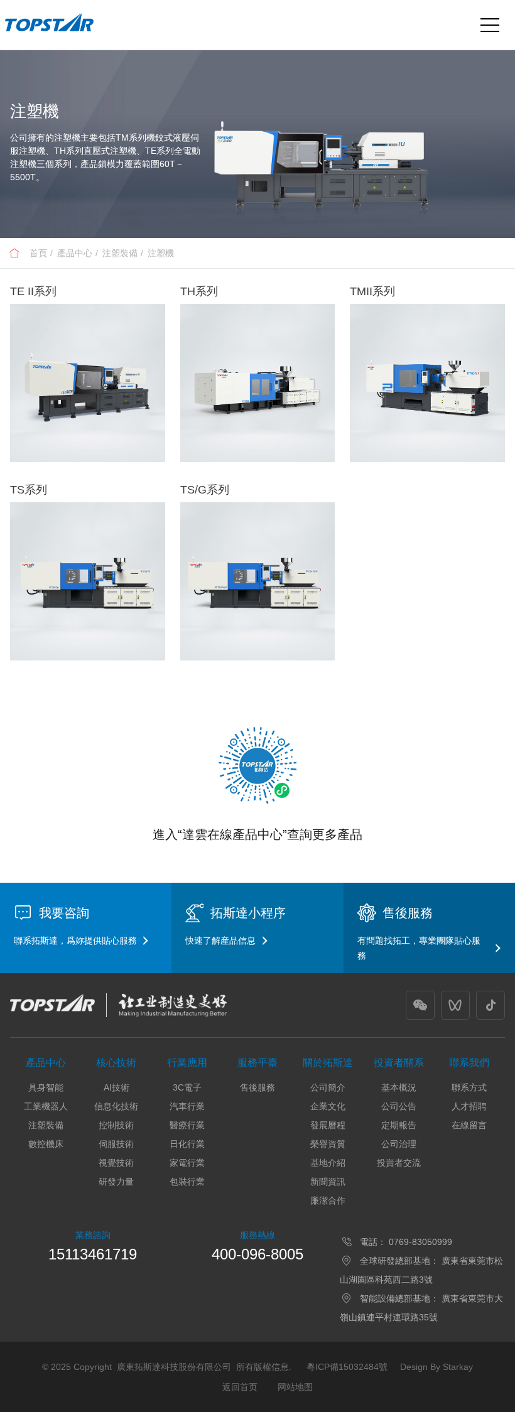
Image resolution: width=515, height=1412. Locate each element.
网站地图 (295, 1387)
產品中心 (74, 253)
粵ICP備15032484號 (347, 1367)
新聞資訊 (327, 1182)
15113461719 (92, 1254)
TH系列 (199, 291)
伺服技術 (116, 1144)
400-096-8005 (257, 1254)
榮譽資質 (327, 1144)
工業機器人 (46, 1106)
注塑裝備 (120, 253)
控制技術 (116, 1125)
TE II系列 (33, 291)
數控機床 (45, 1144)
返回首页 (240, 1387)
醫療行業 (187, 1125)
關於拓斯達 (328, 1062)
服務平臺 (257, 1062)
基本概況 (398, 1087)
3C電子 (187, 1087)
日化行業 (187, 1144)
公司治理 (398, 1144)
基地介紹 (327, 1163)
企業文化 (327, 1106)
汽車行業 (187, 1106)
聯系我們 (469, 1062)
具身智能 (45, 1087)
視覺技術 (116, 1163)
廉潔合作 (327, 1200)
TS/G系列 (204, 489)
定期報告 (398, 1125)
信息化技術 (116, 1106)
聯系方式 (469, 1087)
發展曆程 (327, 1125)
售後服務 (257, 1087)
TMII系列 (372, 291)
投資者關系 (399, 1062)
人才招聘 (469, 1106)
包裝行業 (187, 1182)
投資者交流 (399, 1163)
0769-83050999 (420, 1242)
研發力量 (116, 1182)
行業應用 (187, 1062)
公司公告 (398, 1106)
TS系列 (28, 489)
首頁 (38, 253)
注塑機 (161, 253)
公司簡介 (327, 1087)
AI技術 (116, 1087)
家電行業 (187, 1163)
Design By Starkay (436, 1367)
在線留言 (469, 1125)
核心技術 (116, 1062)
